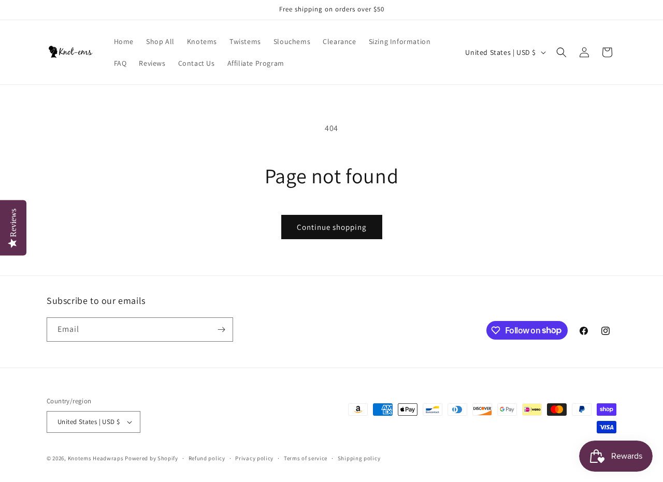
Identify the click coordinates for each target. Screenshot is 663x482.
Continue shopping (332, 227)
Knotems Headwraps (96, 458)
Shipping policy (359, 458)
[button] (561, 52)
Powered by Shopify (151, 458)
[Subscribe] (221, 329)
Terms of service (305, 458)
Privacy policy (254, 458)
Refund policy (207, 458)
